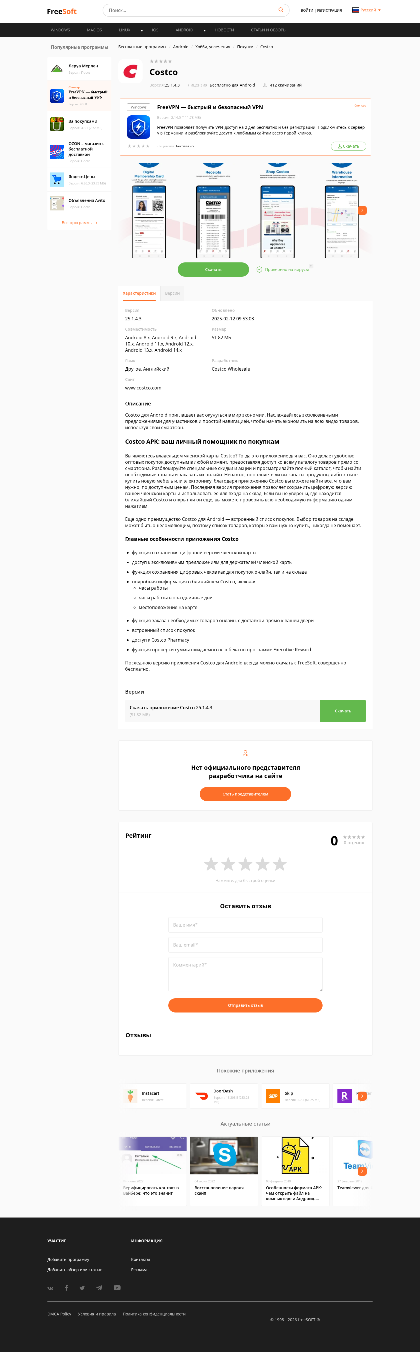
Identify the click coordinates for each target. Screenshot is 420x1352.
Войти (307, 10)
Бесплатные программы (142, 46)
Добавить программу (68, 1259)
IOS (155, 30)
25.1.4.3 (164, 85)
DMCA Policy (59, 1314)
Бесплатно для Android (232, 85)
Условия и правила (97, 1314)
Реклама (139, 1269)
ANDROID (184, 30)
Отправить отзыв (245, 1005)
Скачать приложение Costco (171, 707)
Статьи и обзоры (268, 30)
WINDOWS (60, 30)
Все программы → (79, 222)
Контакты (140, 1259)
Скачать (213, 269)
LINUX (124, 30)
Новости (224, 30)
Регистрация (329, 10)
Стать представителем (245, 794)
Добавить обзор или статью (75, 1269)
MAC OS (94, 30)
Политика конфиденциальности (154, 1314)
